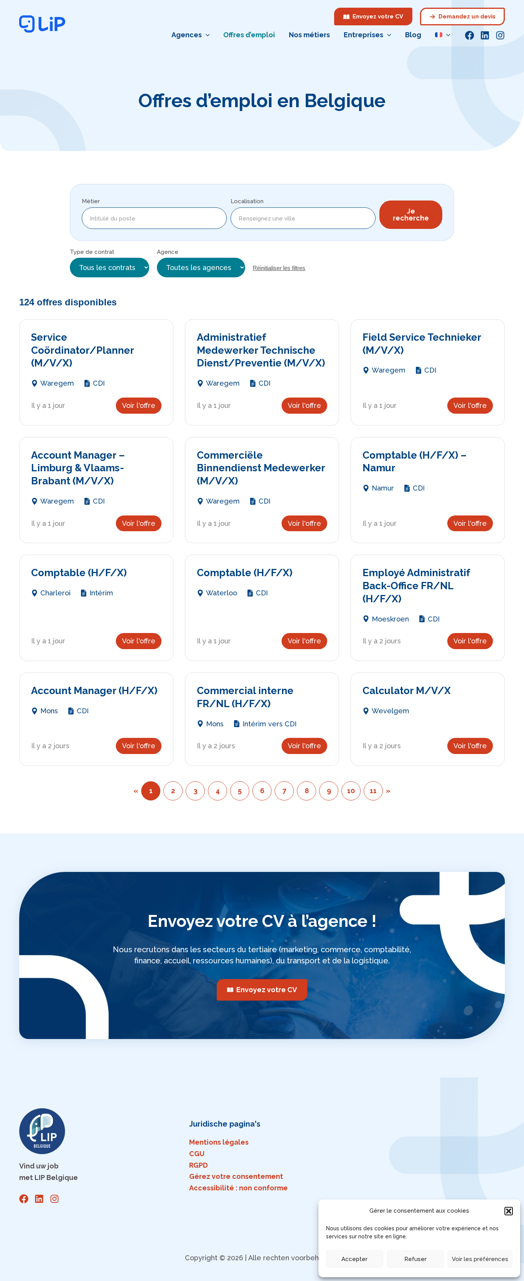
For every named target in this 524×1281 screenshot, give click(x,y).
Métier (91, 201)
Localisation (247, 201)
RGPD (198, 1165)
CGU (196, 1154)
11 (373, 791)
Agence (167, 252)
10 (351, 791)
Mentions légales (219, 1142)
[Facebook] (469, 35)
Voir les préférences (480, 1259)
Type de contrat (92, 252)
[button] (508, 1211)
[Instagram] (500, 35)
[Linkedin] (484, 35)
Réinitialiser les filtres (279, 268)
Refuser (415, 1259)
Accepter (354, 1259)
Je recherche (411, 214)
